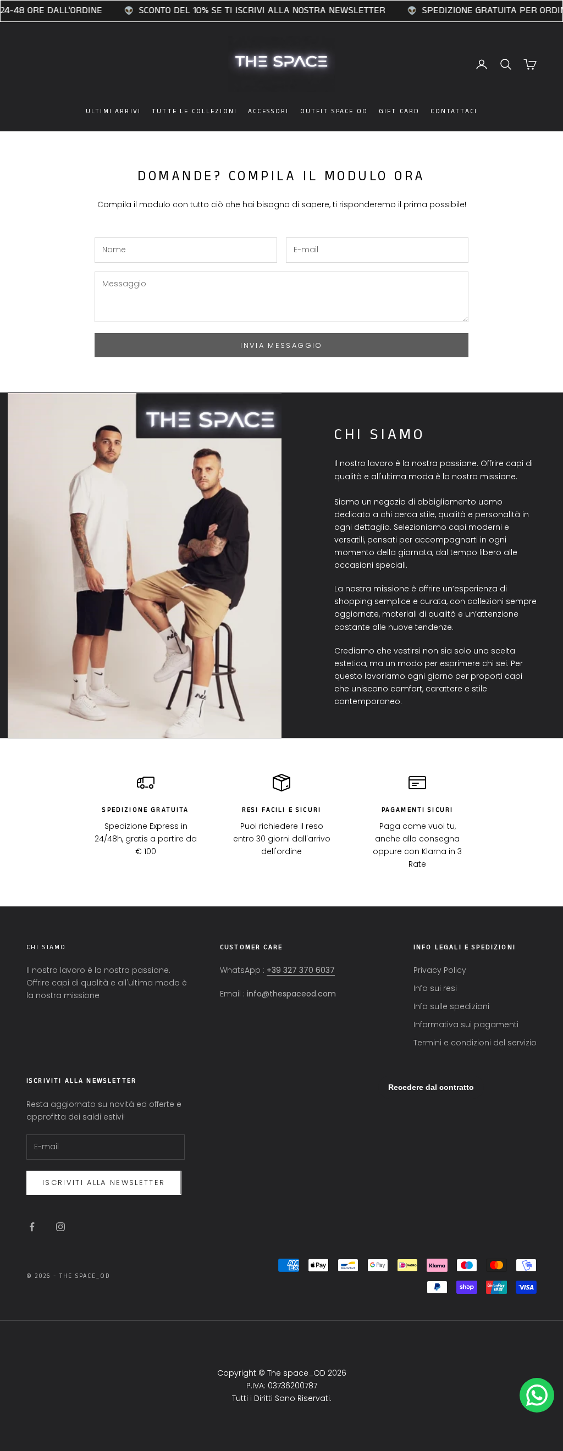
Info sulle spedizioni (451, 1006)
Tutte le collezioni (194, 111)
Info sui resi (435, 988)
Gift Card (399, 111)
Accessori (268, 111)
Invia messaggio (281, 345)
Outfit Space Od (334, 111)
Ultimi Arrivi (113, 111)
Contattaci (453, 111)
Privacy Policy (439, 970)
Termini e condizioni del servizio (475, 1042)
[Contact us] (537, 1395)
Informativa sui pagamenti (465, 1024)
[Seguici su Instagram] (60, 1226)
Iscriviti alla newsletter (103, 1182)
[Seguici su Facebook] (31, 1226)
